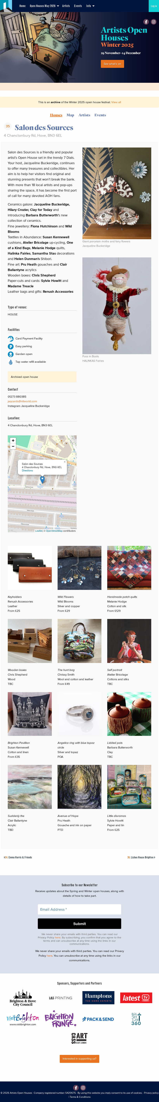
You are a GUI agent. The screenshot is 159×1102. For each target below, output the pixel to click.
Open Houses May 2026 (42, 6)
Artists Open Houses (21, 1092)
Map (70, 115)
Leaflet (38, 530)
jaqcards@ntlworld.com (22, 401)
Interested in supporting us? (79, 1058)
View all (116, 102)
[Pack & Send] (98, 1019)
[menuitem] (22, 6)
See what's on (112, 63)
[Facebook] (146, 22)
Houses (56, 115)
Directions (27, 470)
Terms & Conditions (80, 1096)
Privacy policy (151, 1092)
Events (78, 6)
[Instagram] (153, 22)
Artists (66, 6)
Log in (154, 6)
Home (22, 6)
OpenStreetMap (54, 530)
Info (88, 6)
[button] (42, 480)
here (57, 937)
